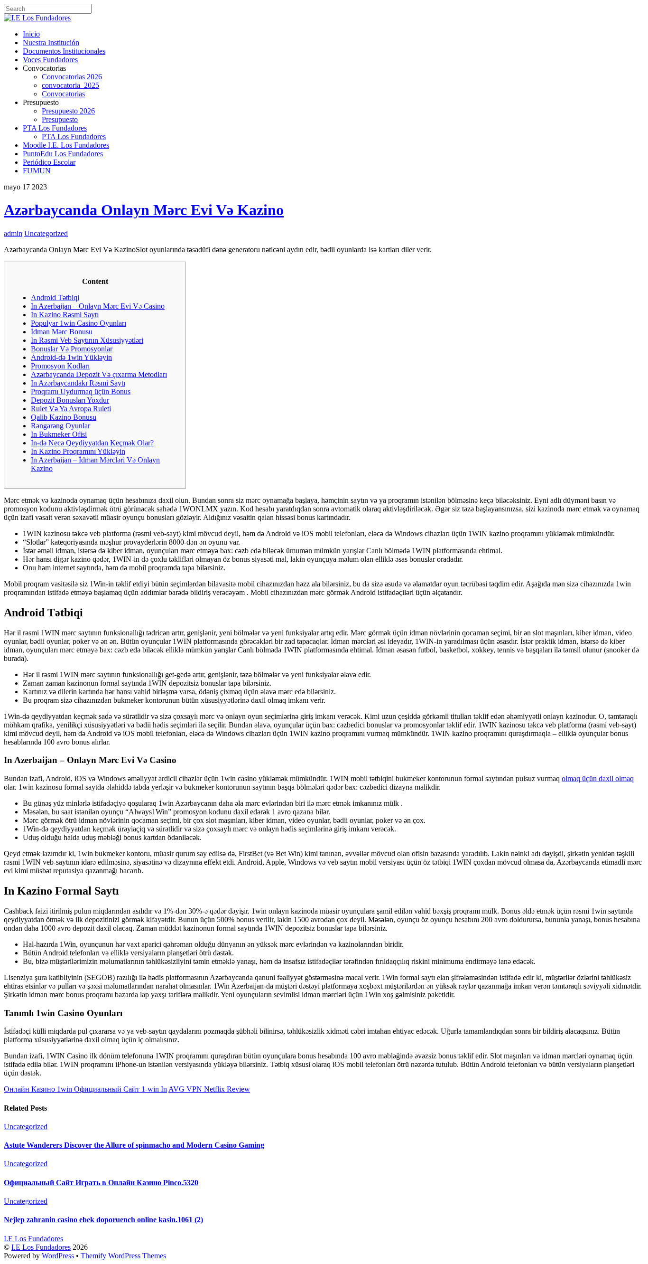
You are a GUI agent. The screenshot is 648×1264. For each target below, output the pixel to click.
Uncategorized (46, 233)
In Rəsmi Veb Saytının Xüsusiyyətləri (87, 340)
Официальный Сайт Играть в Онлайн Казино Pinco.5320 (101, 1183)
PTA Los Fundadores (55, 128)
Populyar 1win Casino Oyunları (78, 323)
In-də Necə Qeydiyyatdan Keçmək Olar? (92, 443)
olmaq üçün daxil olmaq (598, 778)
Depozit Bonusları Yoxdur (70, 400)
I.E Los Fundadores (41, 1247)
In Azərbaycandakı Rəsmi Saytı (78, 383)
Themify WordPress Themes (123, 1256)
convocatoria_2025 (70, 85)
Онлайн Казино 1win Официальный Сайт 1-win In (85, 1089)
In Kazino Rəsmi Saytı (65, 315)
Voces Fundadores (50, 60)
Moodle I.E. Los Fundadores (66, 145)
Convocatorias (63, 94)
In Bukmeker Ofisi (59, 434)
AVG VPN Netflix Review (209, 1089)
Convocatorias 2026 (72, 77)
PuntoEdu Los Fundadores (63, 154)
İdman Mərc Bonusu (62, 332)
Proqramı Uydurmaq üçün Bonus (80, 391)
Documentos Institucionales (64, 51)
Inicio (31, 34)
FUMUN (37, 171)
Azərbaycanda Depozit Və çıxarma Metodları (99, 374)
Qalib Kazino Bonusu (63, 417)
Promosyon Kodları (60, 366)
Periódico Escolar (49, 162)
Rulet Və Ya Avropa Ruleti (71, 409)
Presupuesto (60, 119)
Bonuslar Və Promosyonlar (71, 349)
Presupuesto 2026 (68, 111)
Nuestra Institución (51, 42)
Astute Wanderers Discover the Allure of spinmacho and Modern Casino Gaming (134, 1145)
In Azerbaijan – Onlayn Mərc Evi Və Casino (98, 306)
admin (13, 233)
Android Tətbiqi (55, 297)
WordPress (58, 1256)
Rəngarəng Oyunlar (60, 426)
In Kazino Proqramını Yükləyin (78, 451)
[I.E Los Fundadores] (37, 18)
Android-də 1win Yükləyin (71, 357)
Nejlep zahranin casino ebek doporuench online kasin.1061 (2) (103, 1220)
